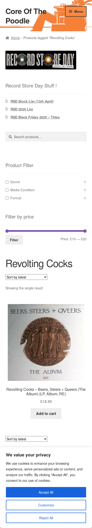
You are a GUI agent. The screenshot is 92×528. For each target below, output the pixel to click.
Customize (46, 505)
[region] (46, 487)
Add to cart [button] (46, 413)
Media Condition (22, 190)
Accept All (46, 492)
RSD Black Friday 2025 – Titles (35, 117)
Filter (14, 239)
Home (15, 37)
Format (15, 198)
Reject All (46, 517)
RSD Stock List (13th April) (32, 101)
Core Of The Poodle (25, 15)
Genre (15, 182)
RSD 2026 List (22, 109)
